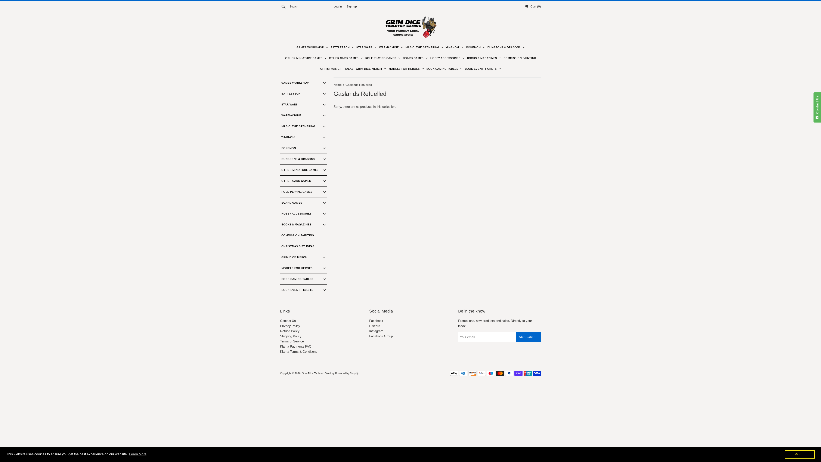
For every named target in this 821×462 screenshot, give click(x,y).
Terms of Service (292, 341)
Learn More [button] (137, 454)
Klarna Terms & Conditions (298, 351)
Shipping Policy (290, 336)
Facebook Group (381, 336)
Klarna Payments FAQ (296, 346)
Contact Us (288, 321)
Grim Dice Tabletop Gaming (318, 373)
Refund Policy (290, 331)
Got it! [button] (800, 454)
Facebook (376, 321)
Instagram (376, 331)
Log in (338, 6)
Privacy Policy (290, 326)
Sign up (352, 6)
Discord (374, 326)
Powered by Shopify (347, 373)
